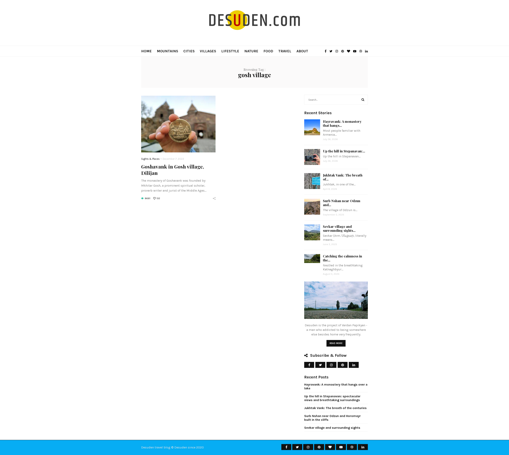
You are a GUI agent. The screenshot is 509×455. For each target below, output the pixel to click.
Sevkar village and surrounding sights (332, 428)
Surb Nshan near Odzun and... (341, 203)
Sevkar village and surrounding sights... (339, 228)
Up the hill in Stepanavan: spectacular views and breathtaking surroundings (332, 398)
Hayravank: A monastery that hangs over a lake (335, 386)
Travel (284, 51)
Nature (251, 51)
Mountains (167, 51)
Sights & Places (150, 158)
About (302, 51)
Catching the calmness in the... (342, 258)
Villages (208, 51)
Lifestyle (230, 51)
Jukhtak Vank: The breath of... (342, 177)
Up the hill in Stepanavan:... (344, 151)
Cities (189, 51)
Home (146, 51)
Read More (336, 343)
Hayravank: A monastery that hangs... (342, 123)
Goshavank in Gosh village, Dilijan (172, 169)
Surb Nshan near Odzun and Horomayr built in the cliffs (332, 418)
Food (268, 51)
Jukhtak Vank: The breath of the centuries (335, 408)
